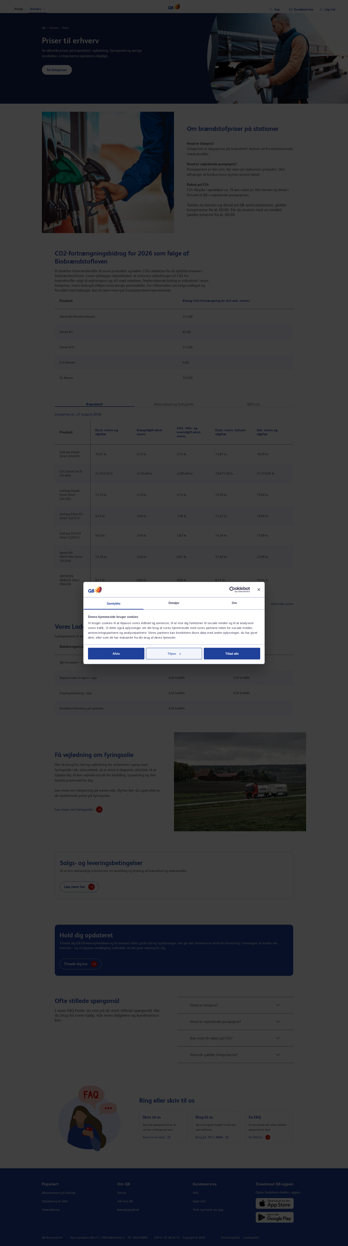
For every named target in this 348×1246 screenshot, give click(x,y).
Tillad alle (232, 653)
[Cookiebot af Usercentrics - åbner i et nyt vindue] (232, 589)
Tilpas (172, 653)
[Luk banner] (258, 589)
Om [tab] (234, 603)
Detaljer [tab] (174, 603)
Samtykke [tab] (114, 603)
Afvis (116, 653)
